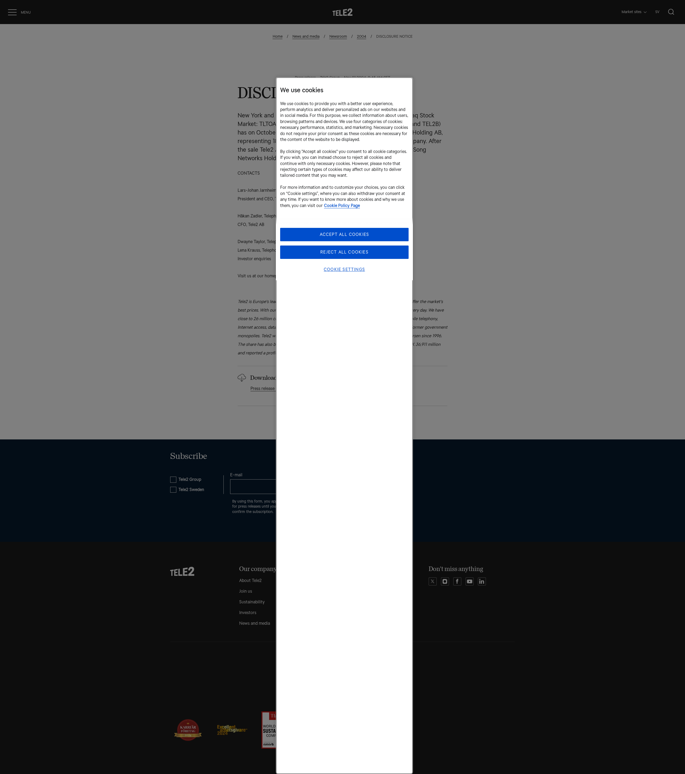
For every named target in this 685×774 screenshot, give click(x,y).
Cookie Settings (344, 269)
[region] (344, 425)
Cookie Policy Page (342, 205)
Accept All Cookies (344, 234)
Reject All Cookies (344, 252)
